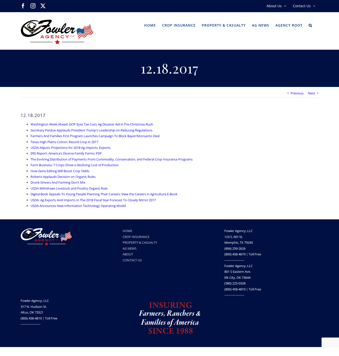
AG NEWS (129, 248)
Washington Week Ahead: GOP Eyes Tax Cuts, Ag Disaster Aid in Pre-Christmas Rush (92, 124)
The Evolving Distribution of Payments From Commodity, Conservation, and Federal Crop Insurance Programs (112, 159)
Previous (297, 93)
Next (311, 93)
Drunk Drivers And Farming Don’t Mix (58, 182)
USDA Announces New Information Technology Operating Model (78, 205)
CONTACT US (132, 260)
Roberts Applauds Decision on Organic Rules (63, 176)
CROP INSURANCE (136, 237)
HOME (127, 231)
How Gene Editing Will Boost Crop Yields (60, 171)
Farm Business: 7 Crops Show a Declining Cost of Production (75, 165)
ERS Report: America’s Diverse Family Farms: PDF (66, 153)
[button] (310, 25)
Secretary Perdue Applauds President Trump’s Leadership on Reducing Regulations (91, 130)
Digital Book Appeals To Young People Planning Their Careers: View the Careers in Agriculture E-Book (104, 194)
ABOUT (128, 254)
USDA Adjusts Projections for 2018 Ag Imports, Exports (70, 147)
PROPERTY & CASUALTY (140, 242)
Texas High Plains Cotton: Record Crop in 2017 (64, 142)
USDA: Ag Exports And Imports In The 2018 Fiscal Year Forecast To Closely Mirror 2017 (93, 200)
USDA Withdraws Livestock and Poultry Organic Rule (69, 188)
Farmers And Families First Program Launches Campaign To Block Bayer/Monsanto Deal (95, 136)
